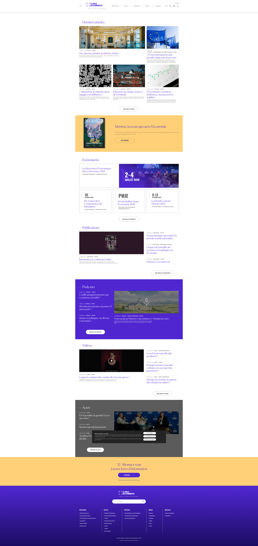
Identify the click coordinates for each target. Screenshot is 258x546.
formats (150, 510)
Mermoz (151, 513)
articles (106, 510)
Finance (106, 518)
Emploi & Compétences (109, 513)
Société (106, 528)
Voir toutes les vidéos (163, 393)
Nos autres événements (130, 518)
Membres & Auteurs (84, 513)
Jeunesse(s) (82, 520)
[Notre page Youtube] (174, 6)
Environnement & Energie (110, 515)
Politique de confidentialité (131, 538)
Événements (137, 6)
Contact (139, 538)
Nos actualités (107, 531)
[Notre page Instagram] (178, 6)
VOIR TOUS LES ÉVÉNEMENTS (129, 219)
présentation (82, 510)
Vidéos (150, 520)
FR (176, 3)
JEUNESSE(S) (158, 6)
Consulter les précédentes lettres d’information (129, 480)
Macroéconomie (108, 523)
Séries (150, 526)
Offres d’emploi (83, 523)
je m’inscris (127, 475)
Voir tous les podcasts (95, 332)
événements (127, 510)
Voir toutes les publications (162, 273)
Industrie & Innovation (109, 520)
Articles (126, 6)
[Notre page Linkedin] (170, 6)
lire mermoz (125, 140)
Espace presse (83, 526)
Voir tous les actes (95, 450)
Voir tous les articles (129, 109)
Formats (147, 6)
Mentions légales (120, 538)
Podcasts (151, 518)
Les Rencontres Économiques (131, 515)
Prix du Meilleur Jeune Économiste (88, 518)
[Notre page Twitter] (166, 6)
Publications (152, 515)
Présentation (115, 6)
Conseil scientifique (169, 513)
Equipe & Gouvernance (85, 515)
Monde (106, 526)
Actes (150, 523)
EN (178, 3)
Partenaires (168, 515)
